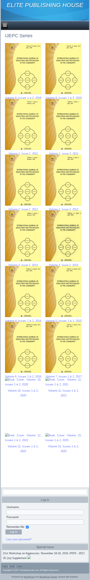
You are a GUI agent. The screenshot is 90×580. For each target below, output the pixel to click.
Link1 (5, 566)
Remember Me (15, 526)
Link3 (19, 566)
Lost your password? (18, 539)
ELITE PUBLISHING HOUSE (45, 5)
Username (12, 507)
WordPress (29, 577)
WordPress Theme (48, 577)
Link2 (12, 566)
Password (12, 517)
